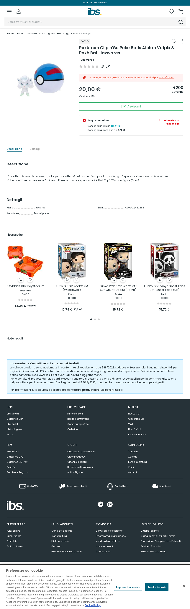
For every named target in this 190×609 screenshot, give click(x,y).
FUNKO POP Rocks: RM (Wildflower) (72, 288)
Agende (132, 456)
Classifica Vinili (137, 434)
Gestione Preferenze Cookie (66, 551)
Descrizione (14, 149)
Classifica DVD (15, 456)
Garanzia (56, 546)
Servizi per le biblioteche (109, 530)
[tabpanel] (25, 275)
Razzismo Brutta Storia (153, 551)
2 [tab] (95, 319)
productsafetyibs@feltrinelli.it (102, 390)
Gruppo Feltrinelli (150, 530)
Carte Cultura (59, 536)
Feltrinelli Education (151, 546)
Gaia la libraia (15, 546)
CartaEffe (12, 541)
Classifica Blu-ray (17, 461)
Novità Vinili (134, 429)
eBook (10, 434)
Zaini (131, 467)
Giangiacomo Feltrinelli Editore (158, 536)
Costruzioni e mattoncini (81, 451)
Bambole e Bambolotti (80, 467)
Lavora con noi (104, 546)
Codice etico (103, 551)
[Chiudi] (184, 586)
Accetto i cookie (157, 587)
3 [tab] (98, 319)
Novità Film (13, 451)
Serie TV (11, 467)
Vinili (130, 424)
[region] (95, 586)
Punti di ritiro (13, 530)
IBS (93, 96)
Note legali (15, 339)
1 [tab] (91, 319)
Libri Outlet (12, 424)
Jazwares (87, 60)
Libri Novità (13, 413)
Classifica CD (136, 418)
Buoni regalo (14, 536)
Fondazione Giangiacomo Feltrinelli (161, 541)
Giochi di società (77, 461)
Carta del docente (61, 530)
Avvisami (134, 106)
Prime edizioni (75, 413)
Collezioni (72, 429)
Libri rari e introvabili (78, 418)
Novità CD (133, 413)
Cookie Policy (93, 605)
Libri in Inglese (14, 429)
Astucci (132, 472)
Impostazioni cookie (128, 587)
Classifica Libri (15, 418)
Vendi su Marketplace (108, 541)
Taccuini (133, 451)
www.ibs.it (45, 375)
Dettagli (35, 149)
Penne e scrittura (137, 461)
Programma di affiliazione (111, 536)
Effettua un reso (60, 541)
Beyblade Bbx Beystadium (25, 286)
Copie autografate (78, 424)
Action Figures (75, 472)
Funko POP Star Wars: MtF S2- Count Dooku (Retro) (118, 288)
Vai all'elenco (166, 77)
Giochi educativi (76, 456)
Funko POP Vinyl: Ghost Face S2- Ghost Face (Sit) (164, 288)
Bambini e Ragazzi (17, 472)
